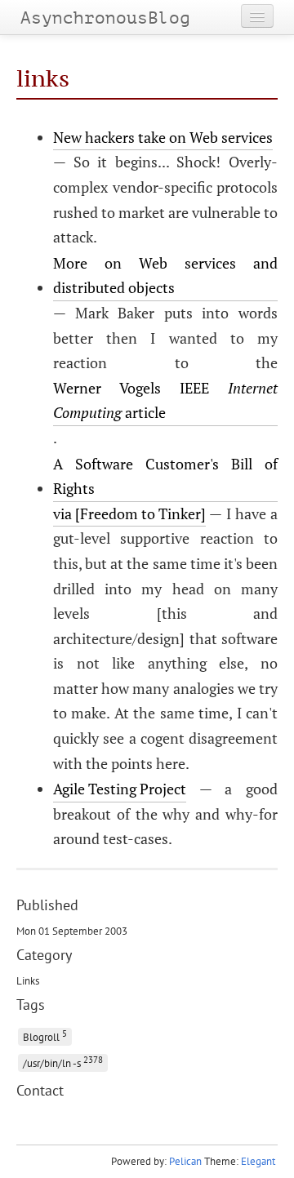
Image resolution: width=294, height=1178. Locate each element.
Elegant (258, 1161)
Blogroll (45, 1035)
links (42, 78)
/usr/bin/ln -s (63, 1061)
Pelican (185, 1161)
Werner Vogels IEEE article (165, 400)
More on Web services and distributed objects (165, 275)
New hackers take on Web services (163, 137)
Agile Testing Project (119, 788)
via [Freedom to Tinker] (129, 513)
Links (27, 980)
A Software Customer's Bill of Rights (165, 476)
